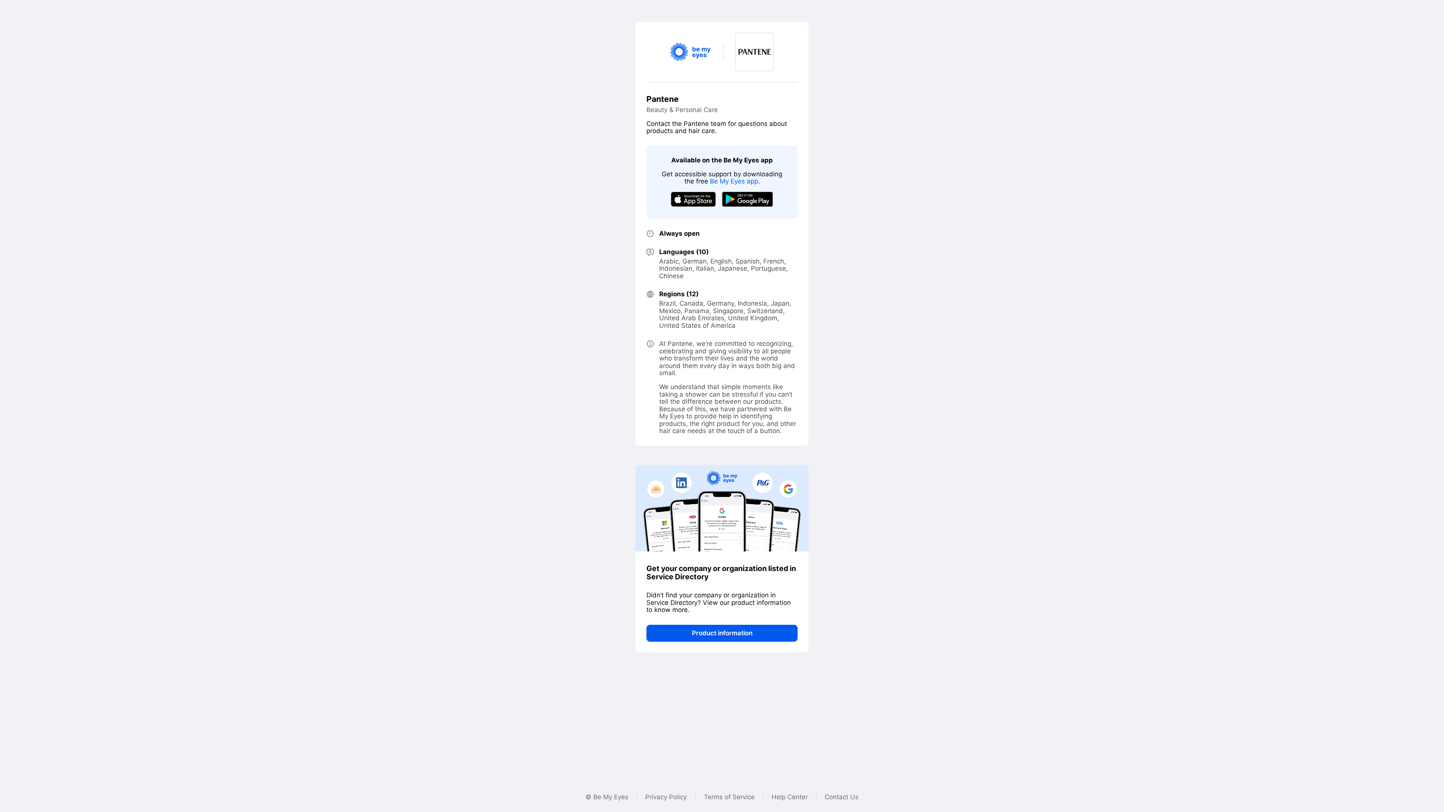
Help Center (790, 797)
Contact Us (842, 797)
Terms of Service (729, 797)
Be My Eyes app (734, 181)
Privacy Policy (666, 797)
